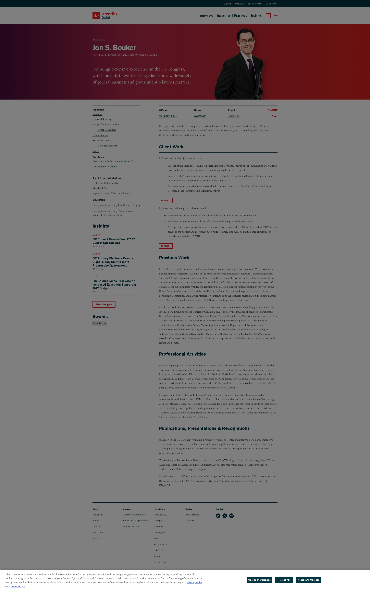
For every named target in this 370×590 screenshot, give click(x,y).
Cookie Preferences (259, 579)
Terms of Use (17, 586)
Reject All (284, 579)
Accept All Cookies (308, 579)
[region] (185, 580)
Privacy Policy (194, 582)
